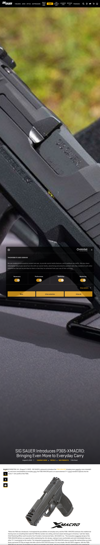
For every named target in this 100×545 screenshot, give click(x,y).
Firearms (18, 4)
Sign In (96, 2)
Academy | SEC (63, 3)
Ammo (23, 4)
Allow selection (50, 294)
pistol (20, 540)
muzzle (71, 540)
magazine (78, 536)
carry (34, 471)
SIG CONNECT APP (56, 3)
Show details (84, 288)
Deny (21, 294)
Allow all (78, 294)
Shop (50, 4)
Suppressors (36, 4)
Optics (29, 4)
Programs (76, 4)
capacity (78, 469)
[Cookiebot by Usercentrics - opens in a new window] (78, 249)
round (70, 471)
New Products (64, 460)
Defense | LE (69, 3)
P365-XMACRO (61, 469)
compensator (46, 540)
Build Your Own (44, 3)
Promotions (90, 1)
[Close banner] (91, 250)
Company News (42, 460)
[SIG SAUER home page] (7, 3)
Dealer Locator (86, 2)
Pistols (52, 460)
